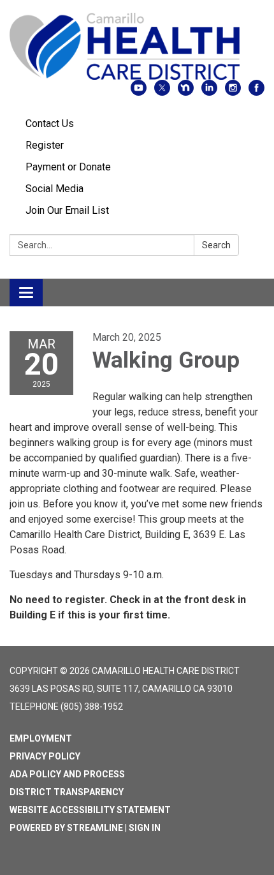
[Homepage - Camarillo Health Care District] (137, 46)
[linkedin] (209, 92)
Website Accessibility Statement (90, 810)
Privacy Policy (45, 756)
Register (44, 145)
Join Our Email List (67, 210)
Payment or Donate (68, 167)
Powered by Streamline (66, 828)
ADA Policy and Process (67, 774)
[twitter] (162, 92)
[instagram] (233, 92)
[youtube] (139, 92)
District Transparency (67, 792)
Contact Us (49, 123)
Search (216, 245)
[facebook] (256, 92)
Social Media (54, 189)
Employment (41, 738)
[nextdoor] (186, 92)
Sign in (145, 828)
